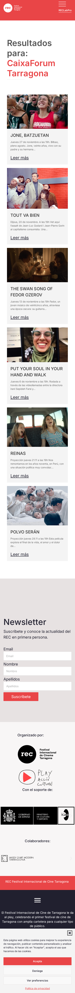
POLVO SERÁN (24, 531)
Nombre (10, 664)
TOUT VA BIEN (24, 215)
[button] (70, 933)
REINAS (18, 453)
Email (8, 649)
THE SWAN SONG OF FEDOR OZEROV (31, 291)
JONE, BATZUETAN (29, 135)
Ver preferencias (37, 980)
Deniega (37, 971)
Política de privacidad (37, 988)
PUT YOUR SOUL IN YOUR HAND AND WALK (36, 371)
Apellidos (11, 679)
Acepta (37, 961)
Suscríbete (21, 696)
